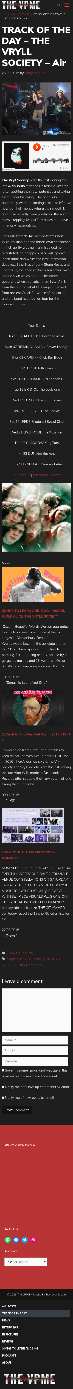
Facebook (40, 475)
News (6, 1320)
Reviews (7, 1341)
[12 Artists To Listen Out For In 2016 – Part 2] (33, 724)
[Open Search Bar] (58, 5)
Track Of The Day (22, 14)
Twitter (55, 475)
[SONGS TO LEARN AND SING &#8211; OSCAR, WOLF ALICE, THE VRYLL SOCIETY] (33, 600)
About (7, 1362)
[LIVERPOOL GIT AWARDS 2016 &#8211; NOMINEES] (33, 842)
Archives (11, 1251)
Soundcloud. (21, 475)
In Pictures (10, 1334)
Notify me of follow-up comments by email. (37, 1087)
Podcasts (9, 1355)
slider (38, 959)
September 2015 (19, 959)
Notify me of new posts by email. (29, 1097)
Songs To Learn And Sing (20, 1348)
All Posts (9, 1306)
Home (6, 14)
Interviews (10, 1327)
